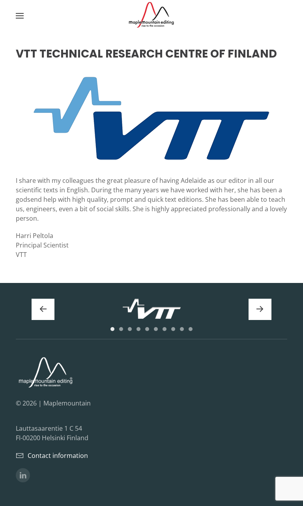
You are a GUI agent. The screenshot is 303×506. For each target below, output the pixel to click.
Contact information (58, 455)
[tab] (112, 329)
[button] (20, 16)
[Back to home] (152, 16)
